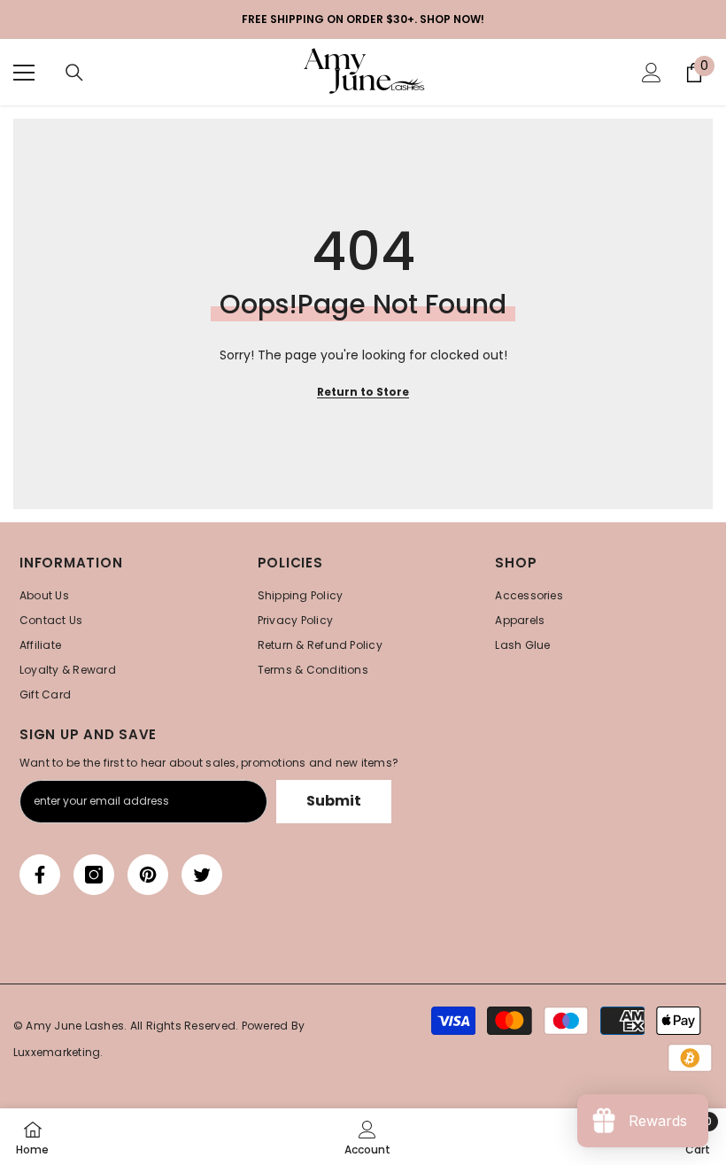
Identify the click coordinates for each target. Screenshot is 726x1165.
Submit (333, 801)
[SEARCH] (74, 72)
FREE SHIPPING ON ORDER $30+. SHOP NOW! (363, 19)
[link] (367, 1136)
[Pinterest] (147, 874)
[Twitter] (202, 874)
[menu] (24, 72)
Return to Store (363, 391)
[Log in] (651, 72)
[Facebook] (39, 874)
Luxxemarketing (56, 1052)
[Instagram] (93, 874)
